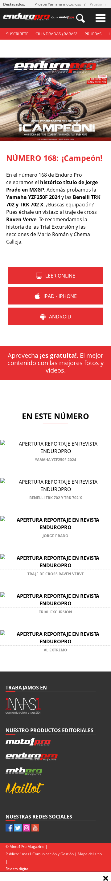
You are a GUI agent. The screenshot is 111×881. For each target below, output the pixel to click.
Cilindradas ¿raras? (56, 34)
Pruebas (92, 34)
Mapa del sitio (90, 854)
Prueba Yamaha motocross (58, 4)
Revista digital (17, 868)
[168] (55, 139)
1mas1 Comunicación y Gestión (47, 854)
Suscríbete (17, 34)
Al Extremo (55, 650)
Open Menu (100, 18)
